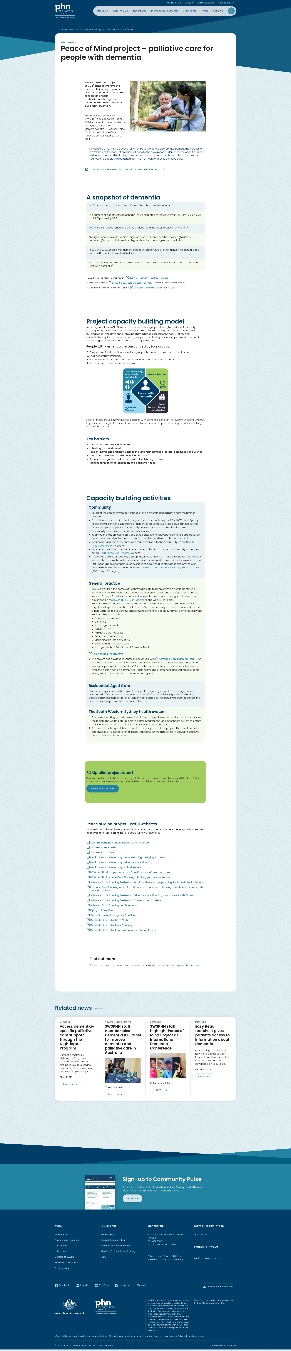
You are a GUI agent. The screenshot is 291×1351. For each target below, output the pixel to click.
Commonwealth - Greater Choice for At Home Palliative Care (126, 169)
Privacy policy (62, 1268)
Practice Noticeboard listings (116, 1245)
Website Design (218, 1345)
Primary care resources (67, 1240)
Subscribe (132, 1198)
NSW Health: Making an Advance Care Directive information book (130, 872)
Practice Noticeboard (164, 10)
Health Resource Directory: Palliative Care (115, 867)
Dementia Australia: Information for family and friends (123, 930)
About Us (102, 10)
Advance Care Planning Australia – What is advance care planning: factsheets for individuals (147, 882)
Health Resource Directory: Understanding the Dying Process (127, 857)
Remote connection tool (220, 1286)
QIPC (104, 1256)
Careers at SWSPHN (65, 1256)
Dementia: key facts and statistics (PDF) (132, 283)
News (205, 10)
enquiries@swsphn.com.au (162, 1244)
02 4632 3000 (174, 2)
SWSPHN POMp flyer (102, 852)
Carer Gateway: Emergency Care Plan (113, 915)
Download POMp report (103, 788)
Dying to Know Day (101, 910)
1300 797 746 (200, 1234)
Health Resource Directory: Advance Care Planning (121, 862)
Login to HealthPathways (108, 654)
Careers (218, 10)
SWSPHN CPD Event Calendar (130, 600)
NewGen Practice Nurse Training (118, 1251)
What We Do (120, 10)
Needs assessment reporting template (148, 278)
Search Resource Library (114, 1240)
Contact (189, 2)
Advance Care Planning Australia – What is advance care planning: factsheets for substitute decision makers (147, 889)
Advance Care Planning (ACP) (177, 659)
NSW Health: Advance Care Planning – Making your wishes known (130, 877)
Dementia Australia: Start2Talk (109, 920)
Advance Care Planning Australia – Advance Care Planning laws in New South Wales (141, 895)
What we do (61, 1234)
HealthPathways (205, 2)
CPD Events (189, 10)
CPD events (61, 1245)
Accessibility (224, 2)
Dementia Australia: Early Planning (111, 925)
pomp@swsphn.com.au (185, 965)
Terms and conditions (66, 1262)
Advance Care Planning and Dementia (113, 905)
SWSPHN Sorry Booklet (103, 847)
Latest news (61, 1251)
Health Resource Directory (115, 553)
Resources (139, 10)
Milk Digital (231, 1345)
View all (98, 1008)
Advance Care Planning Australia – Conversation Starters (125, 900)
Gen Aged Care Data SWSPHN (148, 287)
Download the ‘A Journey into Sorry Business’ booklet (171, 567)
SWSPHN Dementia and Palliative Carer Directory (120, 842)
